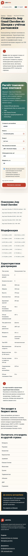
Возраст (5, 139)
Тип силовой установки (9, 147)
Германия (5, 486)
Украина (4, 447)
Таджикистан (6, 474)
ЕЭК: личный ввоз (6, 551)
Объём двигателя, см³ (8, 153)
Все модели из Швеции (10, 508)
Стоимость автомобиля (9, 123)
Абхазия (4, 478)
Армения (5, 458)
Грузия (4, 470)
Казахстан (5, 451)
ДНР (3, 482)
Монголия (5, 466)
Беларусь (5, 443)
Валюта (8, 132)
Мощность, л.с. (6, 160)
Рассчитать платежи (14, 185)
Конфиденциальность (8, 548)
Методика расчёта (6, 541)
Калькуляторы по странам (9, 538)
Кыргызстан (6, 454)
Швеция (9, 15)
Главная (3, 15)
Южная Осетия (6, 462)
